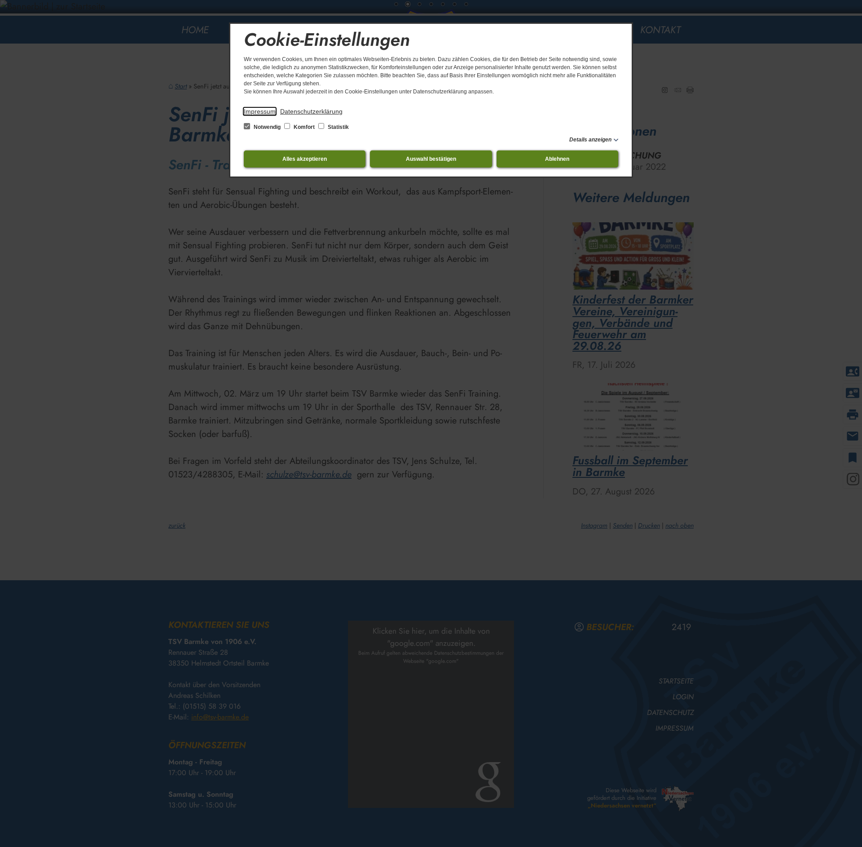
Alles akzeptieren (304, 159)
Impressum (260, 111)
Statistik (337, 127)
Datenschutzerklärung (311, 111)
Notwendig (267, 127)
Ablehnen (557, 159)
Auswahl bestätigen (431, 159)
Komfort (304, 127)
